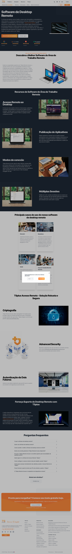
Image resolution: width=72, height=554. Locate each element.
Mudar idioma (41, 278)
